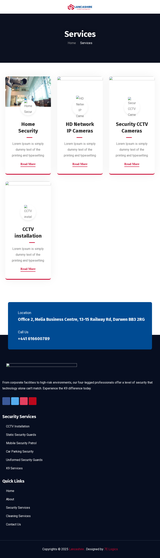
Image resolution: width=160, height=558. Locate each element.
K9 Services (14, 468)
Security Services (18, 507)
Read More (28, 164)
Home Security (28, 127)
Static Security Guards (21, 435)
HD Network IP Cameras (80, 127)
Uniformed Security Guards (24, 460)
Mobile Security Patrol (21, 443)
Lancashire (77, 549)
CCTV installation (28, 232)
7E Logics (111, 549)
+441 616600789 (34, 338)
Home (72, 43)
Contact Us (13, 524)
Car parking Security (20, 451)
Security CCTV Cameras (132, 127)
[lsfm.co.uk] (80, 7)
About (10, 499)
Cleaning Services (18, 516)
